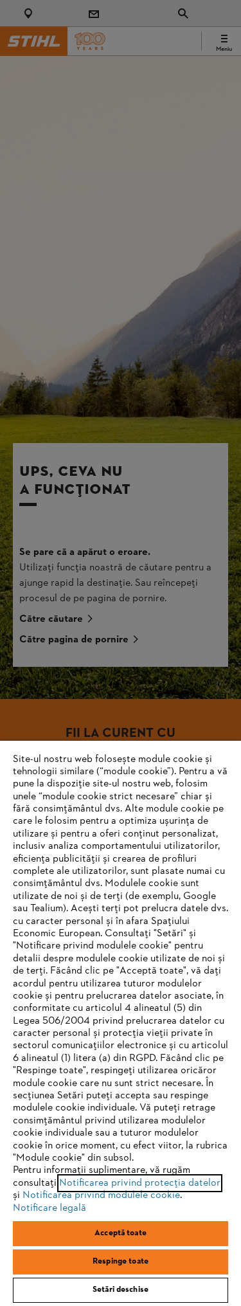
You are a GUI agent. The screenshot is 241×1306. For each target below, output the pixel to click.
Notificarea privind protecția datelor (139, 1183)
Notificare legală (49, 1208)
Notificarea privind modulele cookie (101, 1195)
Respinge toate (120, 1261)
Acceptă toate (120, 1233)
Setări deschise (120, 1290)
